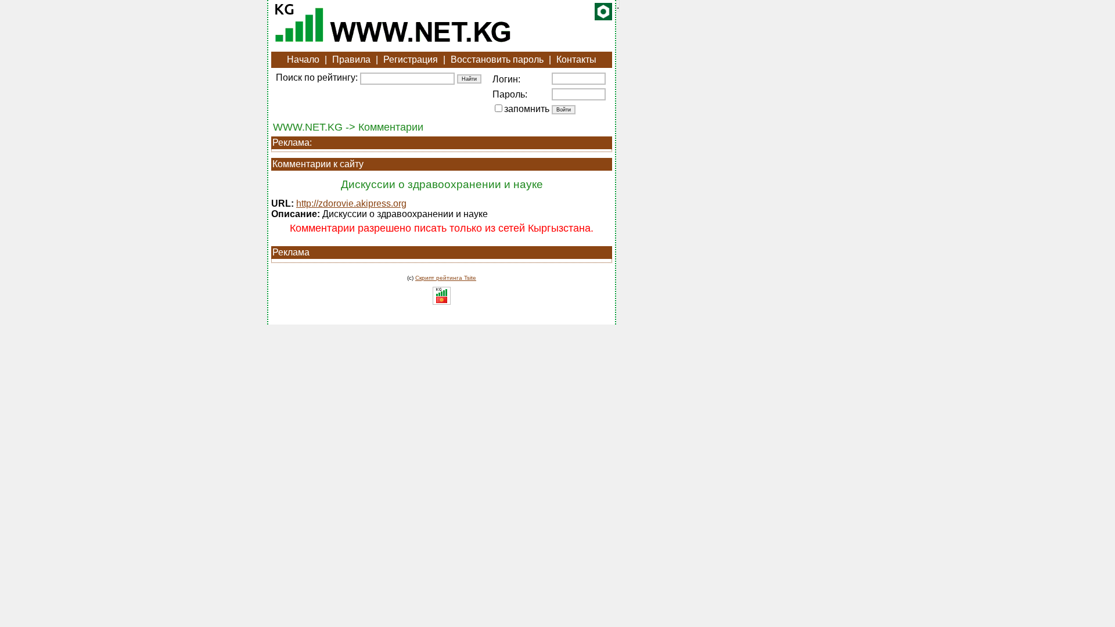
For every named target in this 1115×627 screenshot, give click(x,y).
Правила (351, 59)
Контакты (576, 59)
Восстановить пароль (497, 59)
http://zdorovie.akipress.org (351, 203)
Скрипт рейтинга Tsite (445, 278)
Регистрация (410, 59)
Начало (303, 59)
